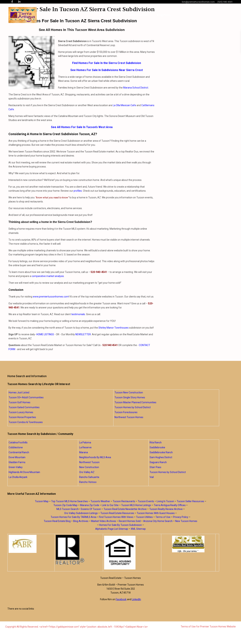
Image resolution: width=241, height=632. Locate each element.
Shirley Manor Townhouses (113, 327)
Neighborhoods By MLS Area (95, 457)
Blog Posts (163, 15)
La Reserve (85, 447)
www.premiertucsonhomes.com (51, 296)
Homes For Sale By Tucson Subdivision (120, 525)
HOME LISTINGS (45, 334)
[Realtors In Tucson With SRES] (188, 544)
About (116, 15)
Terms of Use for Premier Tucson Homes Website (208, 626)
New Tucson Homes (186, 521)
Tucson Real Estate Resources (117, 513)
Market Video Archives (103, 521)
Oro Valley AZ (86, 472)
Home (102, 15)
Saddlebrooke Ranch (161, 452)
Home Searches (138, 15)
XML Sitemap (138, 528)
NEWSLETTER (83, 334)
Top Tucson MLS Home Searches (69, 501)
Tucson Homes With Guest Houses (156, 513)
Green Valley (16, 467)
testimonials (78, 314)
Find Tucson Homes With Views (116, 517)
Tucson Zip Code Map (65, 505)
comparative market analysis (48, 276)
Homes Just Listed (19, 392)
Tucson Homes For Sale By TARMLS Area (73, 517)
